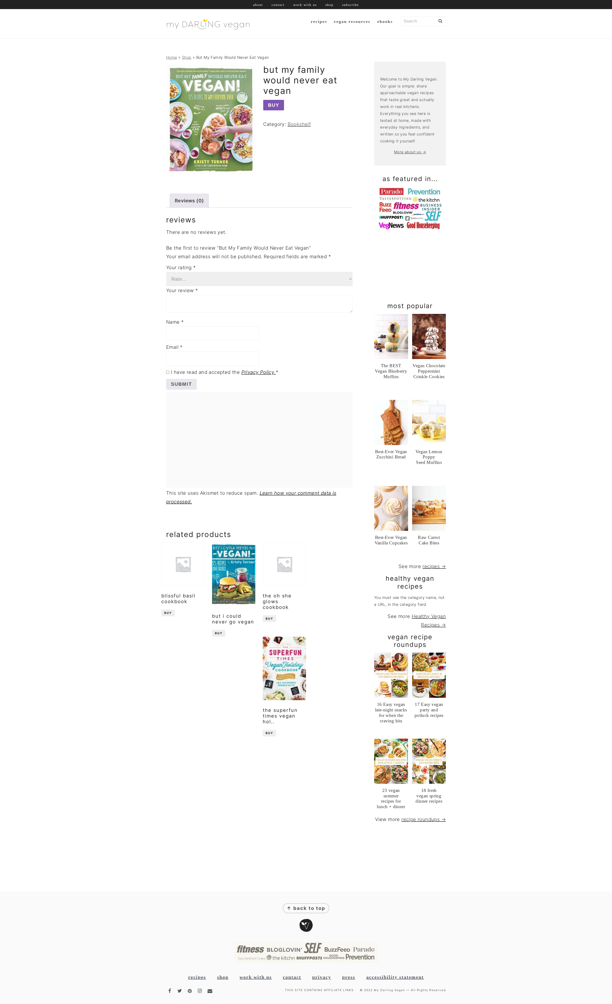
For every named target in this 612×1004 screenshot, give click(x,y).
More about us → (410, 152)
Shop (186, 57)
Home (171, 57)
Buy (273, 105)
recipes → (434, 566)
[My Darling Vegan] (208, 30)
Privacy (321, 977)
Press (348, 977)
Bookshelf (299, 124)
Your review (182, 290)
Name (175, 322)
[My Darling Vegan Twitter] (180, 991)
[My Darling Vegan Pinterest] (190, 991)
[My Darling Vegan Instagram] (200, 991)
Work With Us (256, 977)
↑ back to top (306, 908)
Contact (292, 977)
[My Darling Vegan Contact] (210, 991)
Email (174, 347)
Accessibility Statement (395, 977)
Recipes (197, 977)
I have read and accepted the (224, 372)
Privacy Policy (258, 372)
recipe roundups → (423, 819)
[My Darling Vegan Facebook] (170, 991)
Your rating (181, 267)
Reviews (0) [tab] (189, 201)
